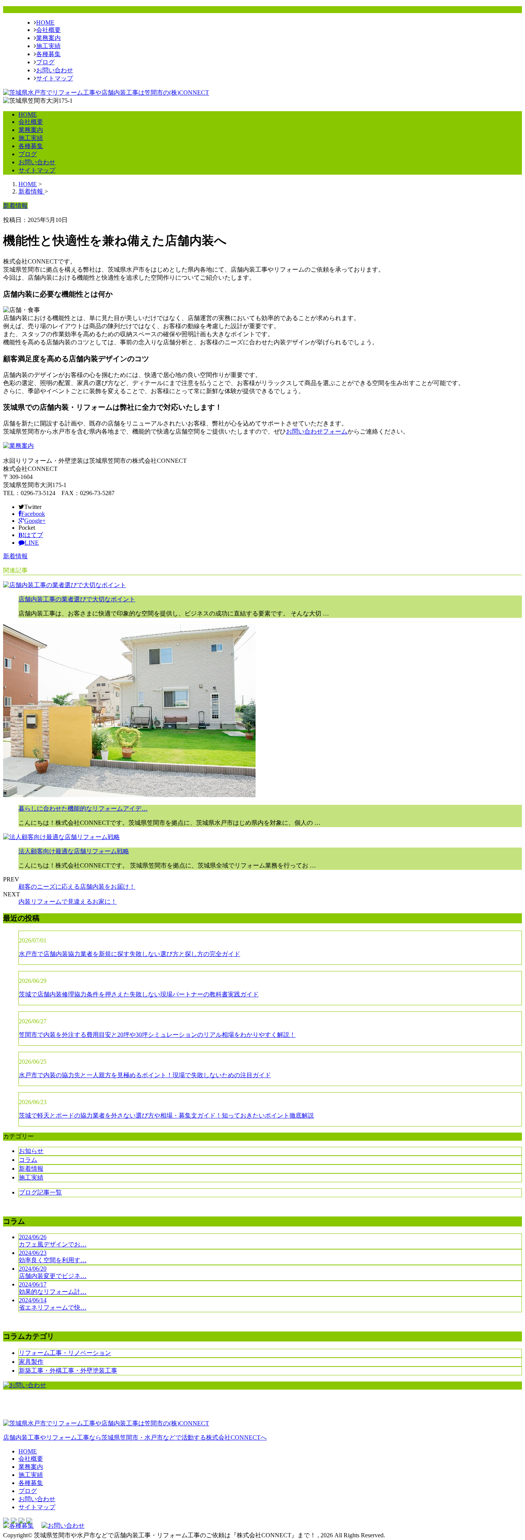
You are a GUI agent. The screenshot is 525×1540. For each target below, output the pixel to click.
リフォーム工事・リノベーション (65, 1353)
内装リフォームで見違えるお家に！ (67, 901)
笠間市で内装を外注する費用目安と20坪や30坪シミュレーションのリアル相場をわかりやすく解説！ (157, 1034)
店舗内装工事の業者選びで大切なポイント (76, 599)
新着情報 (15, 556)
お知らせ (31, 1151)
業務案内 (48, 38)
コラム (28, 1159)
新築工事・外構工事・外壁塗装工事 (68, 1370)
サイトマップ (54, 78)
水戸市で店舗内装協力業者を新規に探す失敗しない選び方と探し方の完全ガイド (129, 954)
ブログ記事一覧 (40, 1192)
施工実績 (48, 46)
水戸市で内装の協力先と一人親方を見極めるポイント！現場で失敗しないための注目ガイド (145, 1075)
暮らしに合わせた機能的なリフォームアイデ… (83, 808)
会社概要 (48, 30)
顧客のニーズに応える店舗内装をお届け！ (76, 886)
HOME (45, 22)
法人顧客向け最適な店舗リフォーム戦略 (73, 851)
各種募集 (48, 54)
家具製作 (31, 1361)
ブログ (45, 62)
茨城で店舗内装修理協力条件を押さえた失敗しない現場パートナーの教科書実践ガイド (139, 994)
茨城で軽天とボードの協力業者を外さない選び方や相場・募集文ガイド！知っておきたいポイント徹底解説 (166, 1115)
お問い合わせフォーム (316, 431)
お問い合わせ (54, 70)
